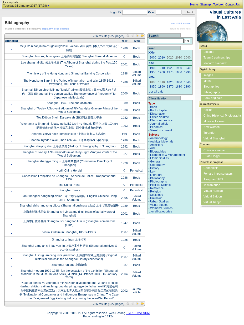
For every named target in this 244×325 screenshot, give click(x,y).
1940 (187, 68)
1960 (161, 72)
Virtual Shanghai (214, 138)
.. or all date (155, 91)
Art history (156, 145)
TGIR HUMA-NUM (138, 313)
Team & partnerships (216, 57)
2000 (153, 57)
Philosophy (157, 178)
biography (47, 28)
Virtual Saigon (212, 196)
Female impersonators (218, 173)
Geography (157, 165)
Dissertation (158, 113)
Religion (155, 191)
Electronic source (161, 120)
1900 (153, 68)
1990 (187, 72)
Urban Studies (159, 201)
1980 (178, 72)
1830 (178, 82)
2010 (161, 57)
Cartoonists (210, 168)
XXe (151, 63)
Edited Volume (159, 117)
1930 (178, 68)
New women (211, 127)
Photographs (158, 181)
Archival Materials (161, 141)
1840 (187, 82)
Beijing (208, 110)
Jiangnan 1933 (213, 179)
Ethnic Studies (159, 158)
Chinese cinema (214, 150)
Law (153, 171)
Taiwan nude (211, 185)
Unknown (156, 198)
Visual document (161, 130)
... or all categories (160, 211)
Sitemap (205, 4)
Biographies (158, 151)
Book (153, 107)
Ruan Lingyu (211, 156)
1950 (153, 72)
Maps (207, 81)
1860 (161, 86)
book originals (61, 28)
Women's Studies (161, 208)
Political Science (161, 185)
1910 (161, 68)
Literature (156, 175)
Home (194, 4)
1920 (170, 68)
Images (208, 75)
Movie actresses (213, 121)
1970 (170, 72)
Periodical (156, 127)
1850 (153, 86)
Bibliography (211, 92)
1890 (187, 86)
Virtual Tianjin (212, 202)
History (154, 168)
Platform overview (215, 63)
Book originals (212, 98)
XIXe (151, 77)
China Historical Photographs (222, 115)
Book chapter (158, 110)
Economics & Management (167, 155)
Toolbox (218, 4)
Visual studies (159, 205)
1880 (178, 86)
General (155, 161)
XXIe (151, 52)
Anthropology (159, 138)
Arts (152, 148)
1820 (170, 82)
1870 (170, 86)
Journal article (159, 123)
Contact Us (232, 4)
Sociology (156, 195)
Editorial (208, 52)
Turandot (209, 132)
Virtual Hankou (213, 190)
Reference (157, 188)
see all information (181, 23)
